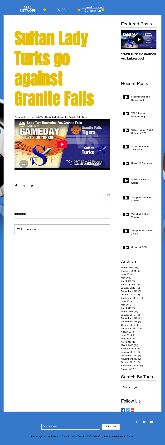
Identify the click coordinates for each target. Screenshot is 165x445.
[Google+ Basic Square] (132, 410)
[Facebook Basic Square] (123, 410)
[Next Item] (151, 39)
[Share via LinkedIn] (31, 185)
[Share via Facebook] (16, 185)
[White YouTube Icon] (152, 422)
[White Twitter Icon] (144, 422)
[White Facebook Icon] (137, 422)
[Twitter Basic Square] (128, 410)
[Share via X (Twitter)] (23, 185)
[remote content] (62, 144)
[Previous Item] (126, 39)
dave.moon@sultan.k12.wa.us (119, 436)
